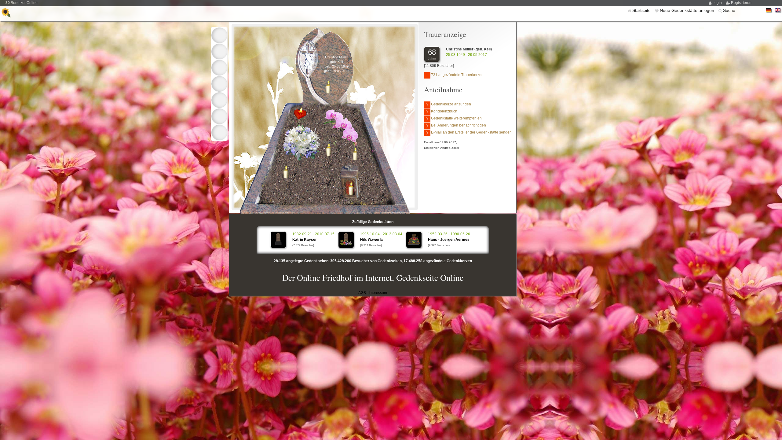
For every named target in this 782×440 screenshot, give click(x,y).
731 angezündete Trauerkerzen (457, 75)
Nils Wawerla (371, 239)
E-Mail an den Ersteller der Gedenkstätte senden (471, 132)
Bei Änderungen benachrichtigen (458, 125)
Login (717, 3)
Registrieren (741, 3)
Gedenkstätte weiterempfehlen (456, 118)
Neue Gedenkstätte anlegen (687, 10)
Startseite (642, 10)
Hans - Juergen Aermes (449, 239)
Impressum (378, 293)
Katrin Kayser (304, 239)
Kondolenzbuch (444, 111)
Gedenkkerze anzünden (451, 104)
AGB (362, 293)
